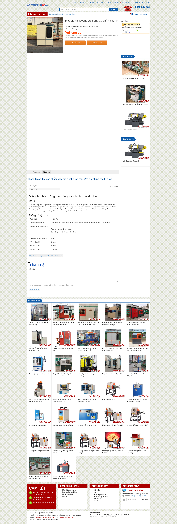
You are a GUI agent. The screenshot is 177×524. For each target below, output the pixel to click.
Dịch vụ (64, 496)
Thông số (36, 172)
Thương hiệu (34, 186)
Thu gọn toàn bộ (113, 186)
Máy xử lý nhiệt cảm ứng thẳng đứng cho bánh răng (39, 400)
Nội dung (32, 269)
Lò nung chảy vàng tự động (37, 425)
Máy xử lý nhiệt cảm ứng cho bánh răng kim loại (62, 400)
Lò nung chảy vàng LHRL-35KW (112, 425)
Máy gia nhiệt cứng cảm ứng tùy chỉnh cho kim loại (45, 256)
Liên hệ (147, 2)
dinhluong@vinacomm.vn (67, 517)
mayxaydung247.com (139, 496)
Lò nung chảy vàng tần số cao (63, 425)
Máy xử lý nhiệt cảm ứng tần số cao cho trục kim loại (39, 375)
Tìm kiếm (113, 9)
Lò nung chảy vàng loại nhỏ (87, 425)
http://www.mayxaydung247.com (45, 517)
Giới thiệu (83, 2)
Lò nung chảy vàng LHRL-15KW (39, 451)
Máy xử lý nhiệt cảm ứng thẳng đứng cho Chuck (137, 375)
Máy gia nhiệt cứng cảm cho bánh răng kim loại (136, 323)
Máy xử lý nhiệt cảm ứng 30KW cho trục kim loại (112, 349)
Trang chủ (74, 2)
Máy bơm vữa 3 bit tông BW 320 (133, 78)
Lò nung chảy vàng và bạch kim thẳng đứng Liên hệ (137, 400)
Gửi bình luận (34, 289)
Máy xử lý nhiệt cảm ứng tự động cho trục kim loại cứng (137, 349)
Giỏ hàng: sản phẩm (139, 14)
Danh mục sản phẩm (37, 14)
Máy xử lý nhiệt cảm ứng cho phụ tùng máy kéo (62, 375)
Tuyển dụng (139, 2)
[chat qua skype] (137, 30)
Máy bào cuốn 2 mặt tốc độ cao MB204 (135, 104)
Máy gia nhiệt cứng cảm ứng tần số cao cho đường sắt (112, 323)
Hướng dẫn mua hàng (112, 2)
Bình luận (46, 172)
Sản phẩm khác (36, 300)
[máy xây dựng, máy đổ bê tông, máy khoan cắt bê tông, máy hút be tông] (37, 5)
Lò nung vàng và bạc (109, 399)
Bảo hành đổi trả (127, 2)
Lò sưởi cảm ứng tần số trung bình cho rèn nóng (38, 477)
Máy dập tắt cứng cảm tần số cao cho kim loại (38, 349)
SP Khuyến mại (129, 139)
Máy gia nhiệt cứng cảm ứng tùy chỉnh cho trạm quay (63, 323)
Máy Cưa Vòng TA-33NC (131, 130)
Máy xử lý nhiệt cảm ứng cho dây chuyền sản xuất (87, 349)
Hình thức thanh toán (96, 2)
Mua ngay (75, 42)
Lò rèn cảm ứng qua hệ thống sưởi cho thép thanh (63, 477)
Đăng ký (145, 499)
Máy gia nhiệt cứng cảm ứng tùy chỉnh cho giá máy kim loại (88, 323)
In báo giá (97, 42)
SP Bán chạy (129, 56)
